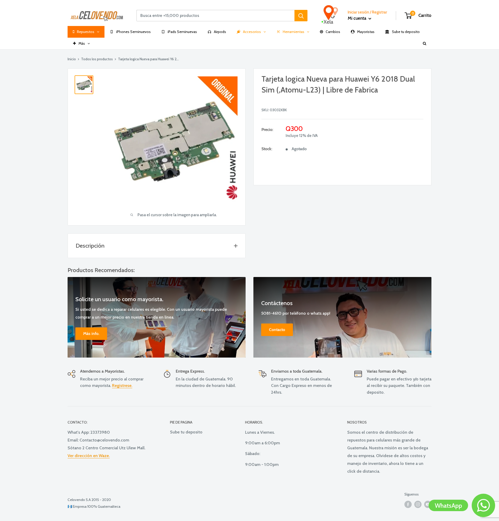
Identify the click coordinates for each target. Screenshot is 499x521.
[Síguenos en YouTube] (427, 504)
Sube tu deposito (186, 432)
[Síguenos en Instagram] (418, 504)
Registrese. (122, 385)
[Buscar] (300, 15)
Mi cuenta (357, 18)
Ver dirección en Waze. (89, 455)
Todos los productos (97, 59)
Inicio (72, 59)
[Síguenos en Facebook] (408, 504)
